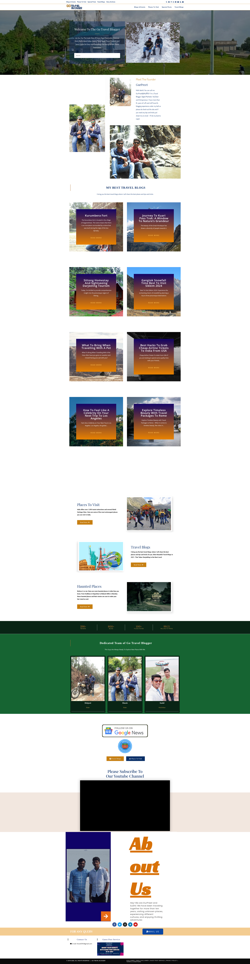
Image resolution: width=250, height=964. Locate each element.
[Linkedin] (130, 924)
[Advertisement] (125, 472)
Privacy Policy (171, 960)
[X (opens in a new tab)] (166, 2)
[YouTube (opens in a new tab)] (178, 2)
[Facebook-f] (114, 924)
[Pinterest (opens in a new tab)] (171, 2)
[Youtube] (135, 924)
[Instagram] (125, 924)
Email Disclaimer (142, 960)
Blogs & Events (71, 2)
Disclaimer (130, 960)
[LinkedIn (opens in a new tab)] (176, 2)
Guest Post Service (157, 960)
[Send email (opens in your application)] (183, 2)
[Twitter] (120, 924)
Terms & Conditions (133, 961)
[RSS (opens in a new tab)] (180, 2)
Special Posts (92, 2)
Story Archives (110, 2)
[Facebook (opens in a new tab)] (169, 2)
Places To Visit (81, 2)
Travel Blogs (101, 2)
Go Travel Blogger (98, 960)
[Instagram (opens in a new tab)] (173, 2)
